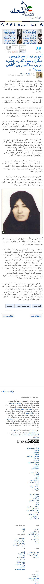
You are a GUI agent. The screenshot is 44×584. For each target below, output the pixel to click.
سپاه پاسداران (34, 494)
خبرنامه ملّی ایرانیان (33, 534)
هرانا (23, 546)
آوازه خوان (29, 413)
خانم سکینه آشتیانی (23, 306)
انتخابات (36, 452)
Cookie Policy (16, 430)
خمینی (37, 512)
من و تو (37, 583)
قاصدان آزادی (35, 579)
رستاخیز (22, 559)
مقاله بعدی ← (8, 316)
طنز (38, 476)
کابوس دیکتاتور (20, 562)
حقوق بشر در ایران (19, 539)
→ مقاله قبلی (36, 316)
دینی (37, 470)
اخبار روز (36, 529)
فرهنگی (11, 403)
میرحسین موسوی (33, 506)
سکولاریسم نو (35, 539)
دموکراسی (28, 409)
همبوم (23, 532)
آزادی (14, 409)
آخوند (37, 502)
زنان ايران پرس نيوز (19, 541)
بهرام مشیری (35, 574)
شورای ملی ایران (34, 555)
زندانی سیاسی (34, 472)
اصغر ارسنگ (21, 554)
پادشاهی (36, 460)
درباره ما (34, 25)
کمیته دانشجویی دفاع (19, 545)
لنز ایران (36, 581)
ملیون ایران (36, 557)
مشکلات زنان (34, 486)
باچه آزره (22, 555)
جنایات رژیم (35, 468)
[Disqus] (22, 354)
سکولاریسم (35, 516)
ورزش (37, 488)
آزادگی (23, 529)
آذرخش (23, 552)
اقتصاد (37, 450)
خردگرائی (36, 498)
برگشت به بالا (8, 391)
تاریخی (37, 464)
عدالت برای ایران (20, 543)
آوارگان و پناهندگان (33, 448)
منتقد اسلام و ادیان (19, 569)
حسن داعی (36, 576)
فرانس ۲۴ (36, 541)
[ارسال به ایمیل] (7, 47)
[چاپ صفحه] (10, 47)
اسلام (37, 496)
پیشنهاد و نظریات (33, 462)
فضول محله (22, 9)
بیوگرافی (36, 458)
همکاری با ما (23, 25)
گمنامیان (22, 567)
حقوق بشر (22, 538)
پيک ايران (36, 531)
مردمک (37, 543)
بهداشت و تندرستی (32, 456)
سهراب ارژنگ (25, 73)
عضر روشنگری (20, 560)
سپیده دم (36, 537)
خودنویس (36, 536)
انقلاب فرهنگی (34, 500)
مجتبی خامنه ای (34, 514)
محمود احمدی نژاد (33, 510)
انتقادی (36, 454)
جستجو (2, 23)
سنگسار (10, 306)
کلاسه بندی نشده (33, 482)
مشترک (13, 23)
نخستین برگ (41, 23)
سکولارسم (20, 409)
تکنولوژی (36, 466)
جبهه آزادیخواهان (34, 552)
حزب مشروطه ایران (33, 554)
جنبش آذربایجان (35, 532)
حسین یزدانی (21, 557)
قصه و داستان (34, 480)
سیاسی (18, 403)
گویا (24, 531)
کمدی (37, 484)
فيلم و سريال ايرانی (33, 578)
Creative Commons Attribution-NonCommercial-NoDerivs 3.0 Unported (25, 435)
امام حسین (37, 306)
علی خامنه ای (34, 518)
